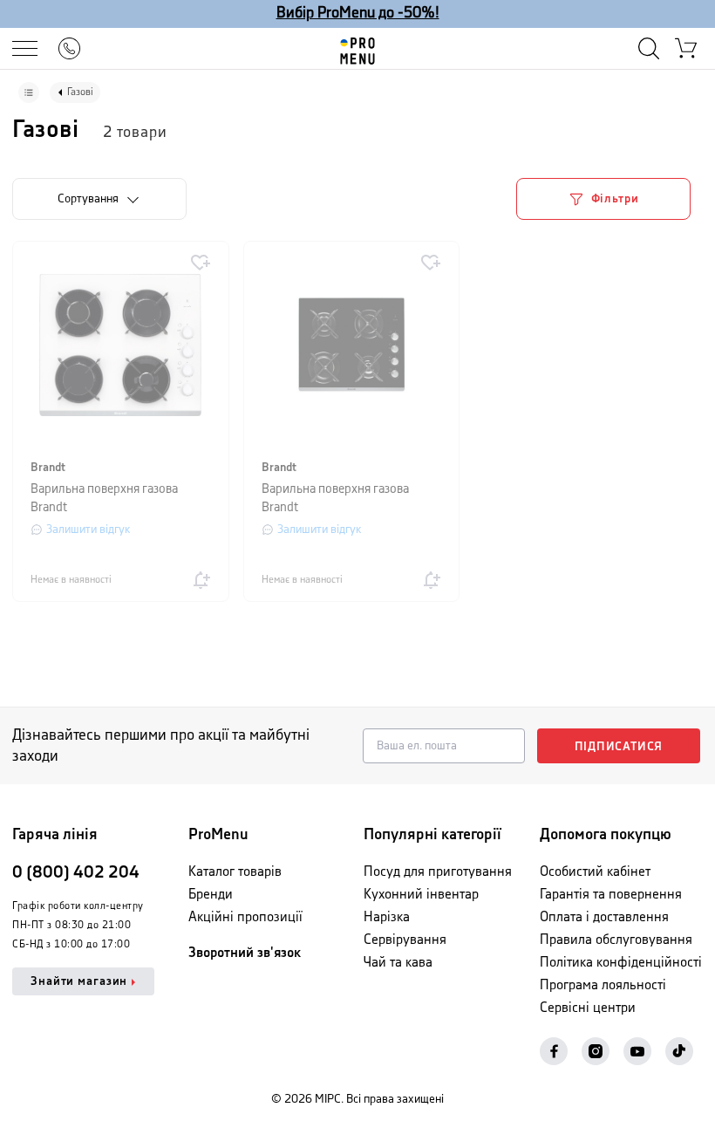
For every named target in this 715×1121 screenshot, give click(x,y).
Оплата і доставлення (604, 917)
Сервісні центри (588, 1008)
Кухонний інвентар (421, 894)
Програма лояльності (603, 985)
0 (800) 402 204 (76, 873)
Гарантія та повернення (611, 894)
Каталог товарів (235, 871)
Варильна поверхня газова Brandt (104, 498)
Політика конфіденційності (621, 962)
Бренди (210, 894)
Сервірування (405, 940)
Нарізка (387, 917)
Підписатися (619, 747)
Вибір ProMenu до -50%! (357, 13)
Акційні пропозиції (245, 917)
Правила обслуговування (616, 940)
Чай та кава (398, 962)
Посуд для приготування (438, 871)
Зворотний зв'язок (244, 953)
